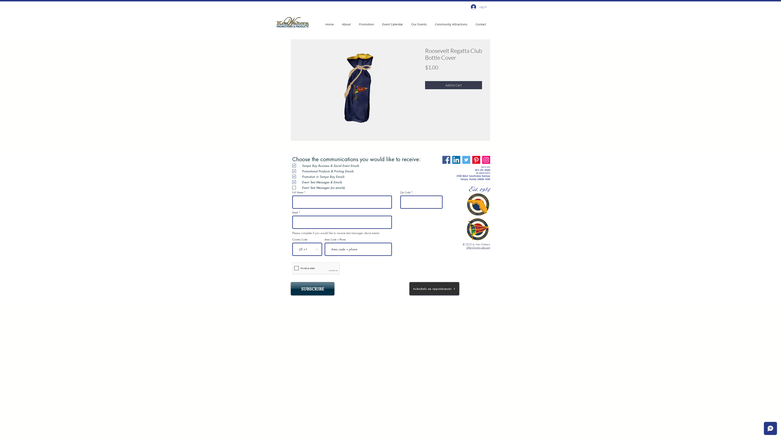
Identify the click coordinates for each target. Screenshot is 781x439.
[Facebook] (446, 160)
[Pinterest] (476, 160)
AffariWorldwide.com (478, 247)
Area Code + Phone (335, 239)
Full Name (297, 192)
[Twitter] (466, 160)
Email (295, 212)
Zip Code (405, 192)
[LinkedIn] (456, 160)
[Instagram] (486, 160)
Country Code (299, 239)
